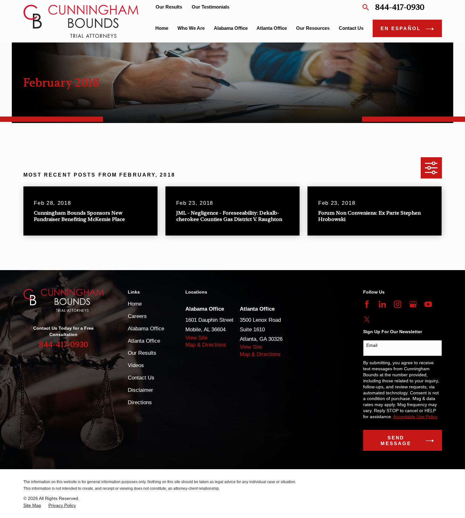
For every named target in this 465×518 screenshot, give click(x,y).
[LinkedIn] (382, 304)
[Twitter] (366, 319)
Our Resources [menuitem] (313, 28)
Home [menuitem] (161, 28)
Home (135, 304)
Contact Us (141, 378)
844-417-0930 (400, 7)
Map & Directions (205, 345)
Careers (137, 316)
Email (371, 345)
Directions (140, 402)
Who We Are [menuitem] (191, 28)
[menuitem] (32, 505)
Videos (136, 365)
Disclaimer (140, 390)
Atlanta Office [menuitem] (272, 28)
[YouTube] (428, 304)
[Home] (81, 21)
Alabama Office (146, 329)
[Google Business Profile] (413, 304)
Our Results (169, 7)
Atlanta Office (144, 341)
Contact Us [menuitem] (351, 28)
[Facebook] (366, 304)
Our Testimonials (210, 7)
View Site (196, 338)
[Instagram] (397, 304)
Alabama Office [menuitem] (231, 28)
